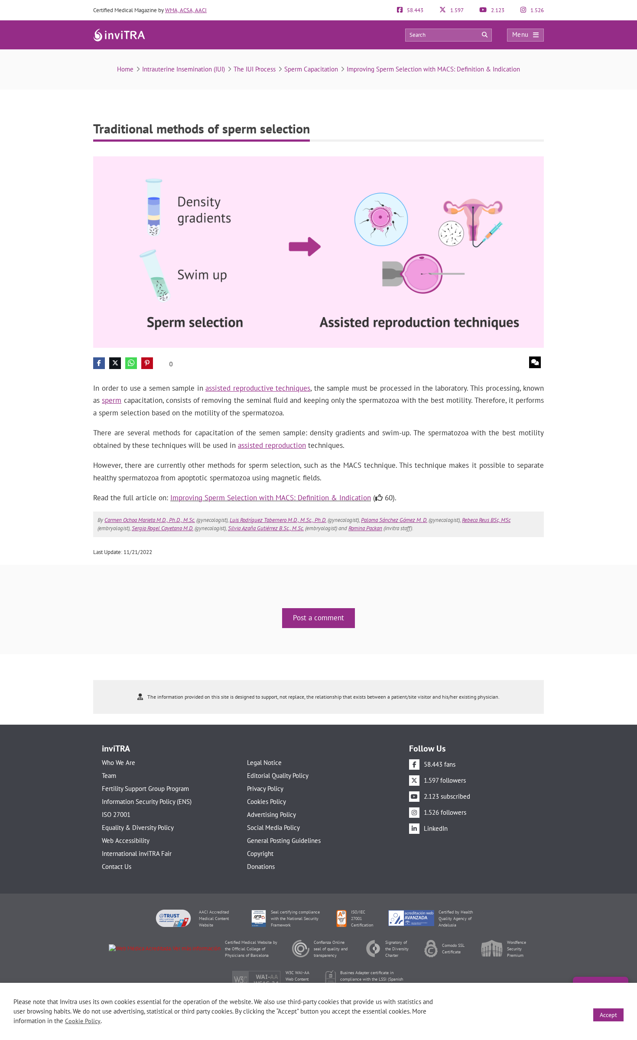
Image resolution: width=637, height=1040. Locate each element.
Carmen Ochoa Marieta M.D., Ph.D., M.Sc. (149, 520)
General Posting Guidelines (284, 840)
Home (125, 69)
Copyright (260, 853)
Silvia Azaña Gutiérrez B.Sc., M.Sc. (266, 528)
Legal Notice (264, 762)
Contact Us (116, 866)
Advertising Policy (271, 814)
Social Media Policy (273, 827)
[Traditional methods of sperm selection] (318, 251)
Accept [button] (608, 1015)
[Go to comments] (535, 362)
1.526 (536, 10)
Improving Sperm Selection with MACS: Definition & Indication (433, 69)
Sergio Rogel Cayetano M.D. (162, 528)
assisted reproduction (272, 445)
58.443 (414, 10)
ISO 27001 (116, 814)
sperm (111, 400)
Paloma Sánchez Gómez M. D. (394, 520)
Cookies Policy (266, 801)
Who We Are (118, 762)
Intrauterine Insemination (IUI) (183, 69)
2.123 (497, 10)
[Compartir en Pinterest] (147, 363)
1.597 (456, 10)
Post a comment (318, 617)
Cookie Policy (83, 1021)
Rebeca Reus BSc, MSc (486, 520)
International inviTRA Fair (137, 853)
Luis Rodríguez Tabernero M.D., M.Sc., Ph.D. (278, 520)
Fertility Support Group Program (145, 788)
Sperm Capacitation (311, 69)
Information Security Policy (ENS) (147, 801)
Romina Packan (365, 528)
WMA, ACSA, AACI (186, 10)
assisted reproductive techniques (257, 388)
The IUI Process (255, 69)
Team (109, 775)
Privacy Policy (265, 788)
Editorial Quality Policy (278, 775)
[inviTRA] (119, 34)
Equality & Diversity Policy (138, 827)
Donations (261, 866)
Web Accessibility (126, 840)
